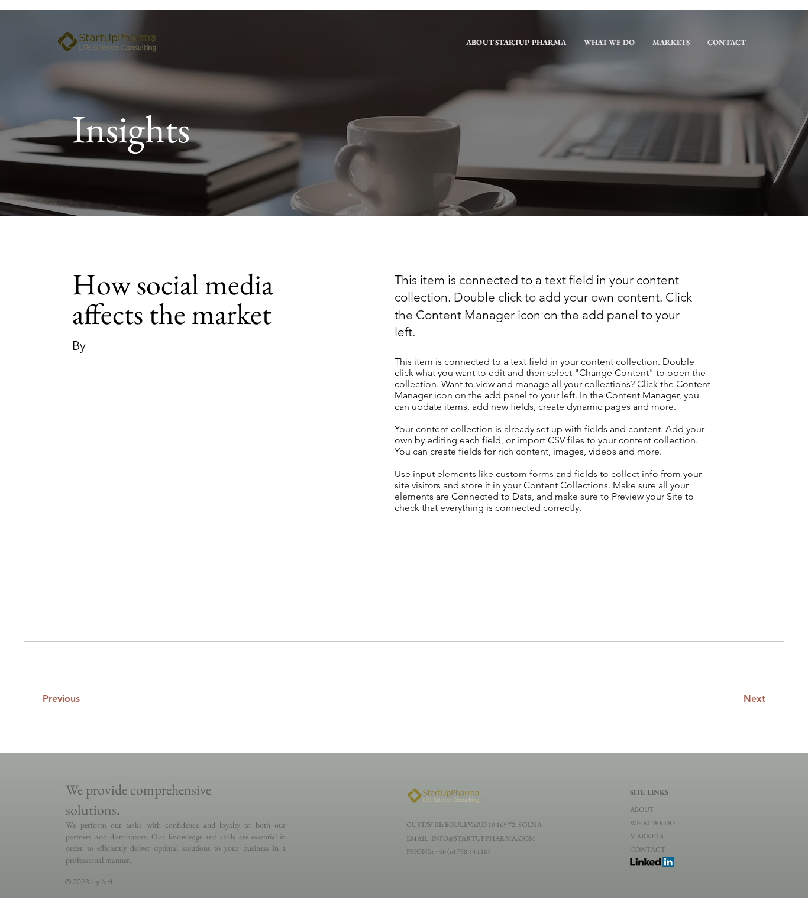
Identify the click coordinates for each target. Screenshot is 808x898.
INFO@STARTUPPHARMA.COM (483, 838)
